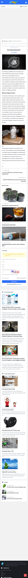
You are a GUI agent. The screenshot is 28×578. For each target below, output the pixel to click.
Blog (2, 571)
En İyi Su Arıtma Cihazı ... (8, 409)
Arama (3, 6)
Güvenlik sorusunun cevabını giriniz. (9, 269)
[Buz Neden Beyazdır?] (14, 62)
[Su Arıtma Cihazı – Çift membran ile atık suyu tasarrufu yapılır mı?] (10, 443)
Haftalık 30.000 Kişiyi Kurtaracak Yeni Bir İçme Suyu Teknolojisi (14, 180)
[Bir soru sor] (25, 575)
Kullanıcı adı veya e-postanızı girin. (9, 259)
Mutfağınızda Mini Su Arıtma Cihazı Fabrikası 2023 (13, 245)
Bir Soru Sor (24, 6)
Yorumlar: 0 (12, 305)
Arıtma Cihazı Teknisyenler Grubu (14, 498)
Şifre (3, 264)
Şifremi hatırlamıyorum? (21, 278)
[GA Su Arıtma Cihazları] (14, 2)
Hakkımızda (3, 573)
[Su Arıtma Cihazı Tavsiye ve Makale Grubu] (4, 486)
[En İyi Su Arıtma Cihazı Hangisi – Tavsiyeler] (10, 401)
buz (3, 163)
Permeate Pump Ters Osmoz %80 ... (11, 430)
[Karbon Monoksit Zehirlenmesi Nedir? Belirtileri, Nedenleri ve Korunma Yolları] (10, 326)
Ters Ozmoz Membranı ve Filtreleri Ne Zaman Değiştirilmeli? (12, 173)
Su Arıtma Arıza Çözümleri (6, 570)
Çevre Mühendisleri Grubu (13, 492)
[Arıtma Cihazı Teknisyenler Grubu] (4, 497)
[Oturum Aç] (26, 2)
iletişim (2, 575)
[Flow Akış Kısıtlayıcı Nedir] (10, 381)
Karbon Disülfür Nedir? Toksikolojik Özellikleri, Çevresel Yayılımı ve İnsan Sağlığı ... (13, 309)
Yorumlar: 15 (13, 429)
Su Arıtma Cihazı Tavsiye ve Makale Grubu (16, 487)
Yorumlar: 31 (12, 387)
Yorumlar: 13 (13, 470)
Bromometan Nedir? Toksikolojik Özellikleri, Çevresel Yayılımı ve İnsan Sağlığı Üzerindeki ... (13, 360)
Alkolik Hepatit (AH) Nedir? (9, 225)
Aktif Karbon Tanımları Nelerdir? (10, 205)
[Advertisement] (14, 23)
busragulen (14, 52)
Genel (10, 46)
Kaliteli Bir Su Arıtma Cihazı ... (9, 472)
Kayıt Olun (19, 284)
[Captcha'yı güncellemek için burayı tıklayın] (15, 272)
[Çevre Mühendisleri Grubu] (4, 492)
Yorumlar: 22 (12, 408)
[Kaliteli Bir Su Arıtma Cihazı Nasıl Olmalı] (10, 464)
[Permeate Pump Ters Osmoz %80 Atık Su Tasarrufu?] (10, 422)
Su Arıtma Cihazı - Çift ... (8, 451)
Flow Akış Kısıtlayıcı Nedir (8, 389)
